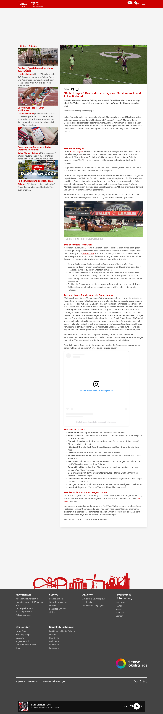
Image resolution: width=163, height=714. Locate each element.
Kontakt (52, 634)
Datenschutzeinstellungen (53, 681)
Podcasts (120, 612)
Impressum (54, 648)
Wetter (52, 612)
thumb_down (131, 706)
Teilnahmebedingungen (92, 605)
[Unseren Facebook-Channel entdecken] (140, 681)
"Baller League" (76, 151)
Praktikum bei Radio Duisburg (62, 631)
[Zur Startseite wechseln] (23, 4)
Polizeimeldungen (24, 615)
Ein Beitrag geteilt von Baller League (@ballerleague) (96, 422)
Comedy (119, 616)
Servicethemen (56, 599)
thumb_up (141, 706)
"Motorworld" (88, 253)
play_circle (136, 706)
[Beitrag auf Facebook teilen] (72, 89)
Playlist (119, 606)
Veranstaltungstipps (58, 602)
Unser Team (21, 631)
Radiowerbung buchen (26, 645)
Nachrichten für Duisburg (27, 599)
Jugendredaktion (23, 641)
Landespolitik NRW (24, 608)
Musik (118, 609)
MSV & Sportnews (24, 612)
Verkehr (52, 605)
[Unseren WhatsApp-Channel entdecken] (136, 681)
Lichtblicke (87, 602)
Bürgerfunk (21, 638)
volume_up (125, 706)
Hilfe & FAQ (54, 638)
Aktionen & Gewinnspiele (93, 599)
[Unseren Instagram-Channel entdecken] (145, 681)
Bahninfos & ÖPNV (57, 609)
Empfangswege (23, 634)
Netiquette (54, 641)
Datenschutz (54, 645)
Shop (18, 648)
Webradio (120, 602)
